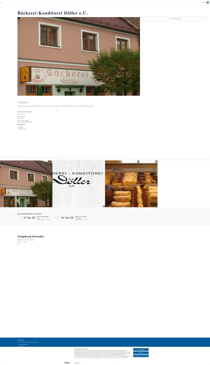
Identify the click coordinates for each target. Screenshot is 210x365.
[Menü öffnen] (1, 2)
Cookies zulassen (141, 349)
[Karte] (4, 2)
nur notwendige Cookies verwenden (141, 355)
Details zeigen (77, 362)
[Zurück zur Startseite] (204, 2)
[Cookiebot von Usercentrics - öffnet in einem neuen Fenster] (67, 363)
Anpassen (140, 352)
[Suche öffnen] (7, 2)
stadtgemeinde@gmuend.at (26, 121)
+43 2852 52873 (24, 120)
